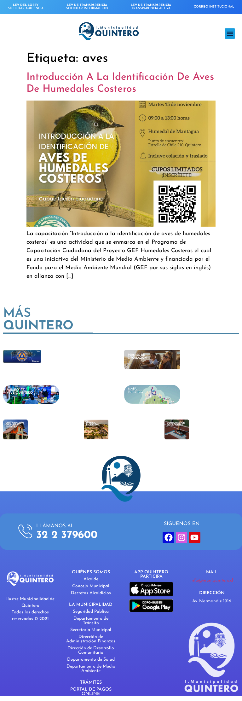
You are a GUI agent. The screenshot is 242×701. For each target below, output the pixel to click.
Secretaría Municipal (90, 630)
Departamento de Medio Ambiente (90, 668)
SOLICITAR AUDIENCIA (25, 6)
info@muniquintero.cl (211, 580)
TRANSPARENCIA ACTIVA (151, 6)
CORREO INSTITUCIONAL (214, 7)
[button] (230, 33)
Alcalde (91, 579)
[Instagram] (181, 537)
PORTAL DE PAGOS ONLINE (91, 691)
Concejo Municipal (90, 586)
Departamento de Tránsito (90, 620)
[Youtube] (194, 537)
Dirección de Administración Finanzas (90, 639)
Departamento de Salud (91, 659)
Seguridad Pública (91, 611)
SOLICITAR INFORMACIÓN (87, 6)
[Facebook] (168, 537)
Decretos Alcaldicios (91, 593)
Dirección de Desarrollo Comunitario (90, 650)
